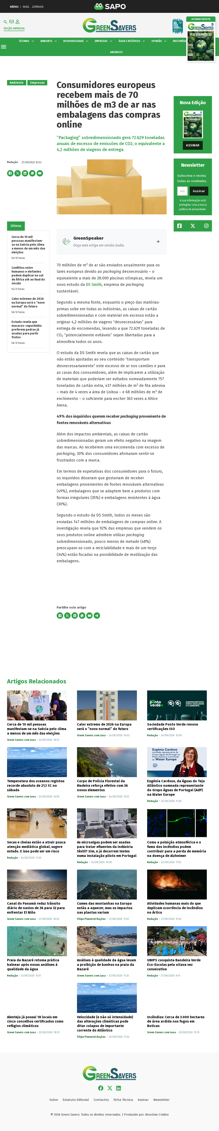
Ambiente (17, 83)
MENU (14, 6)
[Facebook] (10, 173)
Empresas (37, 83)
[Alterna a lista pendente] (32, 41)
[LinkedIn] (25, 173)
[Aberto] (3, 46)
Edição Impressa (14, 28)
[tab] (16, 225)
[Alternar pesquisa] (5, 22)
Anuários (116, 52)
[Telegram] (97, 615)
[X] (17, 173)
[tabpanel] (28, 291)
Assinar (193, 145)
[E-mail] (40, 173)
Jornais (37, 6)
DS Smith (94, 284)
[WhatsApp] (32, 173)
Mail (26, 6)
